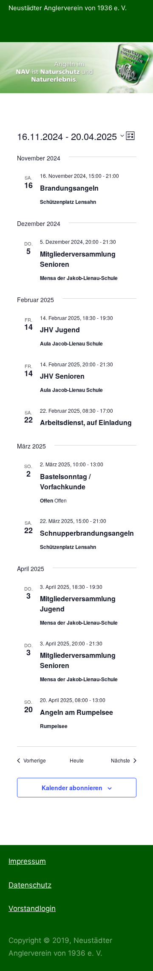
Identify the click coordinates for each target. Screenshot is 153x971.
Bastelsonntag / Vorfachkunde (65, 481)
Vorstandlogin (32, 908)
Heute (77, 760)
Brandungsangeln (69, 188)
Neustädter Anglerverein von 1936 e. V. (67, 8)
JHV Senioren (62, 376)
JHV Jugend (60, 329)
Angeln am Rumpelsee (76, 712)
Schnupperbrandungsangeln (87, 533)
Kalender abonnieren (72, 787)
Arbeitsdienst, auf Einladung (86, 422)
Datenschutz (29, 885)
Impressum (27, 861)
